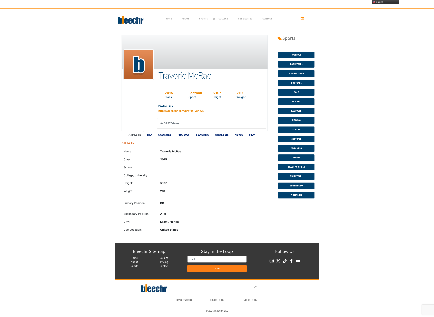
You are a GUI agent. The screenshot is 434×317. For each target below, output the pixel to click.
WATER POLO (296, 186)
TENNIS (296, 157)
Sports (134, 266)
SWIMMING (296, 148)
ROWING (296, 120)
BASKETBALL (296, 64)
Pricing (164, 261)
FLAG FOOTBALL (296, 73)
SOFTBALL (296, 139)
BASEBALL (296, 55)
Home (134, 257)
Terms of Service (184, 300)
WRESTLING (296, 195)
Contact (164, 266)
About (134, 261)
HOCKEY (296, 101)
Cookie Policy (250, 300)
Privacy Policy (217, 300)
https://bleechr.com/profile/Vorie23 (181, 110)
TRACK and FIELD (296, 167)
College (164, 257)
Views (175, 123)
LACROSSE (296, 111)
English (379, 2)
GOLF (296, 92)
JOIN (217, 268)
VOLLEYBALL (296, 176)
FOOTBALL (296, 83)
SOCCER (296, 130)
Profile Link (165, 106)
